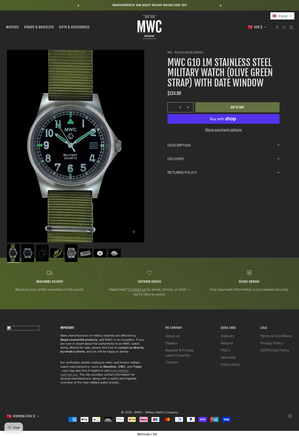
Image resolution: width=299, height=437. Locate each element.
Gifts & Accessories (74, 27)
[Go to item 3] (42, 253)
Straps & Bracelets (39, 27)
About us (172, 336)
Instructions (230, 364)
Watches (12, 27)
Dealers (171, 343)
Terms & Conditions (276, 336)
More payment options (223, 129)
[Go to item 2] (27, 253)
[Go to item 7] (100, 253)
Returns (227, 343)
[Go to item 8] (114, 253)
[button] (282, 16)
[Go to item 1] (13, 253)
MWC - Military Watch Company (185, 52)
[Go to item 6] (85, 253)
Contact (171, 362)
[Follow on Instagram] (290, 416)
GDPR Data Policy (274, 350)
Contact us (137, 289)
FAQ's (225, 350)
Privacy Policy (271, 343)
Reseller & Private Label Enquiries (179, 352)
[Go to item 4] (56, 253)
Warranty (228, 357)
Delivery (227, 336)
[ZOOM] (133, 231)
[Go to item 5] (71, 253)
